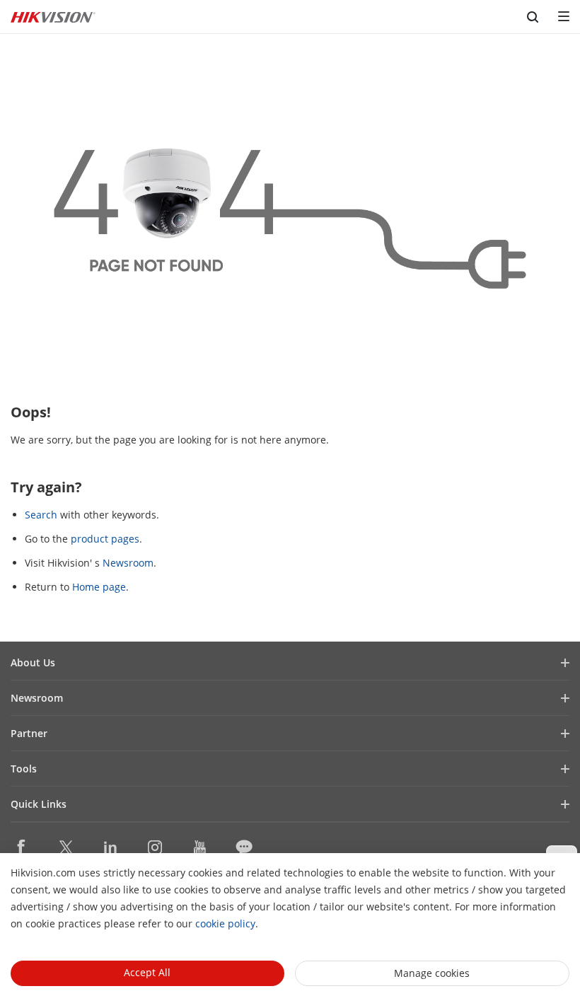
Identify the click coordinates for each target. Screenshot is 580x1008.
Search (41, 514)
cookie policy (225, 923)
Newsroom (128, 562)
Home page (99, 586)
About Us (33, 662)
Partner (29, 733)
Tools (24, 768)
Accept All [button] (147, 972)
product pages (105, 538)
